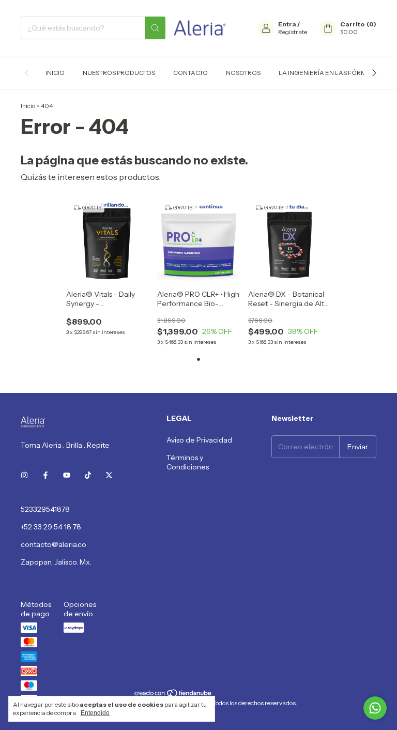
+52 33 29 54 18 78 (51, 526)
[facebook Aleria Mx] (45, 475)
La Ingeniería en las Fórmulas (331, 73)
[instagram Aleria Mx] (24, 475)
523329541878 (45, 509)
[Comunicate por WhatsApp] (375, 708)
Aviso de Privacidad (199, 440)
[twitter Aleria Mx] (109, 475)
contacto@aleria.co (53, 544)
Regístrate (292, 32)
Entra (287, 24)
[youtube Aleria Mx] (66, 475)
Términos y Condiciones (187, 462)
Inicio (55, 73)
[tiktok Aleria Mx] (87, 475)
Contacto (190, 73)
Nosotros (243, 73)
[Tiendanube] (173, 695)
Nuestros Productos (119, 73)
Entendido (95, 713)
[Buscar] (155, 28)
